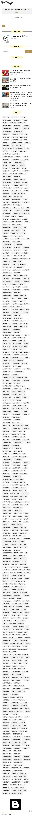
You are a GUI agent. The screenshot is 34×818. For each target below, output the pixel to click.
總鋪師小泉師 (19, 629)
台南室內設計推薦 (7, 120)
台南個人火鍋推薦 (16, 287)
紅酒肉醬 (21, 626)
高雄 (26, 660)
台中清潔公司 (6, 253)
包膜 (17, 145)
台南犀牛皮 (24, 411)
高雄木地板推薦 (14, 694)
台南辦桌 (24, 465)
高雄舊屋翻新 (17, 756)
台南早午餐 (25, 157)
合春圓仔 (12, 493)
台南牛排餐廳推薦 (7, 411)
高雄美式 (5, 742)
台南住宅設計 (21, 284)
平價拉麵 (5, 567)
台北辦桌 (20, 261)
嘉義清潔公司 (21, 499)
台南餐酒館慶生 (14, 485)
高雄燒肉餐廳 (22, 725)
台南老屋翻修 (6, 439)
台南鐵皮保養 (6, 473)
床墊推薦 (18, 567)
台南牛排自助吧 (15, 408)
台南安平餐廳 (6, 312)
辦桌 (4, 646)
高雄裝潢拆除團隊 (18, 762)
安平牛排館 (22, 536)
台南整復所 (22, 349)
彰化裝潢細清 (6, 570)
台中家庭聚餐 (17, 247)
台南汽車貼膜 (17, 128)
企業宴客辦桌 (19, 222)
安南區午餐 (19, 524)
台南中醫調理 (25, 278)
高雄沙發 (14, 700)
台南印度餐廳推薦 (7, 295)
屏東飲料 (16, 558)
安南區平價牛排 (6, 527)
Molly (11, 210)
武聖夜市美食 (6, 586)
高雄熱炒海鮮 (15, 722)
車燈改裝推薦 (20, 643)
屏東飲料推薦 (16, 561)
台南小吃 (22, 321)
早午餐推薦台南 (21, 572)
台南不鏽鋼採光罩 (7, 267)
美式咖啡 (27, 629)
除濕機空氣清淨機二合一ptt (9, 654)
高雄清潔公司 (6, 202)
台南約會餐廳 (6, 431)
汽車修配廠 (15, 592)
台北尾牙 (5, 261)
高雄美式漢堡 (22, 742)
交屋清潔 (11, 222)
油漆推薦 (11, 606)
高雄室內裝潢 (25, 680)
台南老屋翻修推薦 (16, 439)
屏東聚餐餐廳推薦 (7, 558)
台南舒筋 (28, 442)
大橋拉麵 (26, 521)
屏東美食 (5, 555)
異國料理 (9, 620)
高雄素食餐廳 (6, 739)
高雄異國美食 (23, 728)
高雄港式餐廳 (15, 708)
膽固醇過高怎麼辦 (22, 632)
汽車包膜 (20, 142)
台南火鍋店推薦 (6, 403)
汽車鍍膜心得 (25, 601)
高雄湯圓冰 (12, 711)
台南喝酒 (19, 298)
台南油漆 (5, 165)
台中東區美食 (17, 250)
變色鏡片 (12, 643)
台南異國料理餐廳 (16, 171)
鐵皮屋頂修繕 (12, 649)
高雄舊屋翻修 (17, 753)
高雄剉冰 (22, 666)
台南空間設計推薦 (16, 428)
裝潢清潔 (15, 640)
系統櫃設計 (21, 623)
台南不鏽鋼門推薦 (7, 275)
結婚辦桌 (11, 629)
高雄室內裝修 (6, 680)
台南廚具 (27, 335)
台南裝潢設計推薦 (18, 451)
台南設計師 (14, 456)
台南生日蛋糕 (6, 417)
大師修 (19, 521)
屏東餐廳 (23, 561)
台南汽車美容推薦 (7, 128)
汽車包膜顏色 (25, 595)
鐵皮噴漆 (5, 649)
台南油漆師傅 (23, 137)
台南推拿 (15, 346)
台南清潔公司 (25, 128)
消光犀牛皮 (5, 190)
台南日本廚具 (24, 355)
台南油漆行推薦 (21, 165)
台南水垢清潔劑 (26, 369)
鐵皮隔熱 (5, 652)
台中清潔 (24, 250)
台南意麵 (5, 340)
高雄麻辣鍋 (13, 785)
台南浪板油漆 (6, 394)
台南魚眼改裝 (15, 487)
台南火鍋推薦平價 (25, 403)
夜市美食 (14, 521)
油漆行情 (27, 606)
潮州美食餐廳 (6, 612)
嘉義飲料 (16, 513)
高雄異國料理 (15, 728)
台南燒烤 (14, 405)
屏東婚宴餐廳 (17, 550)
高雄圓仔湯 (5, 674)
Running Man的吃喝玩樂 (19, 36)
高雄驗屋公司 (6, 782)
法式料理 (5, 609)
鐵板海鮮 (25, 646)
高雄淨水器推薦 (14, 705)
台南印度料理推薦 (7, 292)
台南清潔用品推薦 (7, 397)
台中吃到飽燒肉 (6, 241)
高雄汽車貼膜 (6, 199)
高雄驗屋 (26, 779)
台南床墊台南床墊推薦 (8, 335)
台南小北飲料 (15, 321)
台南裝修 (16, 179)
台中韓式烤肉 (15, 258)
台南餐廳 (22, 482)
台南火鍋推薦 (16, 403)
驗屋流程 (14, 660)
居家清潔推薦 (27, 538)
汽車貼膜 (11, 598)
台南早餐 (5, 360)
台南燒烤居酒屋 (22, 405)
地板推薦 (19, 519)
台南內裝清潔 (6, 151)
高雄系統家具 (25, 202)
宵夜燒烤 (5, 538)
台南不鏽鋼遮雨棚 (7, 272)
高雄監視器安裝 (23, 731)
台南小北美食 (6, 321)
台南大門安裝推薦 (24, 304)
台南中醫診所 (6, 278)
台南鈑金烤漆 (15, 471)
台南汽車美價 (17, 383)
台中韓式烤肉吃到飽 (25, 258)
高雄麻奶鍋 (5, 785)
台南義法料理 (15, 437)
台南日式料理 (16, 355)
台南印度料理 (15, 151)
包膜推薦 (22, 145)
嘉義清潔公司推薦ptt (8, 502)
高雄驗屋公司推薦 (16, 782)
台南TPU (14, 264)
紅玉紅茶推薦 (6, 626)
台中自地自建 (6, 256)
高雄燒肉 (22, 722)
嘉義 (18, 493)
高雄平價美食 (25, 688)
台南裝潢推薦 (18, 448)
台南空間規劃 (22, 173)
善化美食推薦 (6, 185)
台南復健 (14, 338)
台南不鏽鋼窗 (25, 270)
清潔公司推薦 (18, 190)
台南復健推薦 (21, 338)
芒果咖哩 (5, 635)
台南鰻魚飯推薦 (6, 490)
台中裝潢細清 (6, 258)
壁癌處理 (26, 519)
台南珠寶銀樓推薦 (16, 414)
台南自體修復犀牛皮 (18, 442)
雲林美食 (12, 657)
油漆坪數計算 (6, 603)
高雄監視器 (14, 731)
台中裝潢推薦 (21, 256)
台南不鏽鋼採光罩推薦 (19, 267)
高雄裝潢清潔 (6, 768)
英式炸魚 (25, 635)
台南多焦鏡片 (6, 304)
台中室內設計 (6, 137)
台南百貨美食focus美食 (8, 422)
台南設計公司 (6, 456)
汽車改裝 (5, 598)
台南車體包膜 (15, 134)
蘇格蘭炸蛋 (12, 637)
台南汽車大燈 (6, 380)
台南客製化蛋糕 (15, 312)
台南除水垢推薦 (19, 479)
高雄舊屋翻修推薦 (7, 756)
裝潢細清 (14, 193)
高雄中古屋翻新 (6, 666)
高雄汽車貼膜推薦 (16, 199)
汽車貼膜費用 (17, 601)
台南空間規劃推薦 (7, 176)
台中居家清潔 (25, 247)
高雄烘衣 (27, 717)
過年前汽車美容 (16, 646)
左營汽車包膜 (22, 564)
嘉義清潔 (14, 499)
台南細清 (14, 431)
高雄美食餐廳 (25, 125)
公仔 (13, 230)
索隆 (27, 626)
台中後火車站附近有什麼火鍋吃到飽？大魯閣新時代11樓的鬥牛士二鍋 (20, 71)
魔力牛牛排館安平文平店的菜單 (10, 787)
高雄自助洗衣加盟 (7, 751)
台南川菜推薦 (23, 326)
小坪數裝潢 (12, 538)
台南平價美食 (17, 332)
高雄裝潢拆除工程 (7, 765)
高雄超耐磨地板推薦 (17, 770)
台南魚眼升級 (6, 487)
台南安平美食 (15, 309)
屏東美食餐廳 (12, 555)
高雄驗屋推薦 (25, 782)
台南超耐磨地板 (23, 456)
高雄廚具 (14, 691)
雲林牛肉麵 (5, 657)
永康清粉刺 (21, 589)
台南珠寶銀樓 (6, 414)
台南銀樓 (22, 471)
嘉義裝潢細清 (23, 185)
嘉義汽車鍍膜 (6, 499)
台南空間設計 (6, 428)
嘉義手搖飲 (5, 496)
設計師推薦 (5, 643)
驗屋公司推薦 (6, 660)
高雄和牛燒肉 (6, 671)
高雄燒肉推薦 (13, 725)
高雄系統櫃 (18, 205)
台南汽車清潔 (25, 380)
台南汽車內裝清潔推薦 (8, 377)
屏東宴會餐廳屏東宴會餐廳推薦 (10, 553)
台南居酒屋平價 (24, 323)
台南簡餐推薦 (25, 428)
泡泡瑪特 (11, 609)
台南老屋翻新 (17, 176)
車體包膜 (28, 643)
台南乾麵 (5, 284)
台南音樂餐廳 (6, 482)
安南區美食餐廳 (24, 530)
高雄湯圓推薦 (20, 711)
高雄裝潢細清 (15, 768)
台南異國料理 (6, 140)
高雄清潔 (24, 199)
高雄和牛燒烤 (21, 669)
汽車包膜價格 (23, 592)
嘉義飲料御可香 (24, 513)
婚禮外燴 (12, 524)
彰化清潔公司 (26, 567)
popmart (13, 216)
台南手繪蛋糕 (21, 340)
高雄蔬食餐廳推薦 (7, 759)
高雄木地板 (5, 694)
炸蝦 (21, 612)
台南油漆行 (12, 165)
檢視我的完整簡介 (14, 38)
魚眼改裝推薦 (6, 790)
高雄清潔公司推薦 (16, 202)
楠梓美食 (11, 581)
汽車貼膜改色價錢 (7, 601)
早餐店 (28, 572)
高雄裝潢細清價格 (24, 768)
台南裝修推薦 (6, 445)
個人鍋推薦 (12, 224)
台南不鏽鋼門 (17, 272)
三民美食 (24, 219)
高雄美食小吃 (25, 745)
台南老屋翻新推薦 (7, 179)
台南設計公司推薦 (7, 182)
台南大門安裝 (15, 304)
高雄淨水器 (5, 705)
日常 (17, 117)
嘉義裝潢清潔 (18, 510)
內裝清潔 (15, 227)
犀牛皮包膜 (27, 142)
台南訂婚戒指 (6, 454)
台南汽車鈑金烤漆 (7, 386)
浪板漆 (17, 609)
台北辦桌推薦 (6, 264)
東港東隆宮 (13, 575)
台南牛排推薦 (6, 171)
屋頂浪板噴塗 (13, 544)
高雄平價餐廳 (6, 691)
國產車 (26, 516)
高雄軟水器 (23, 773)
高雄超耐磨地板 (6, 770)
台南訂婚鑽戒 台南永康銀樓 (18, 454)
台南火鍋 (11, 400)
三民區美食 (5, 219)
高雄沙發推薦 (21, 700)
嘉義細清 (27, 502)
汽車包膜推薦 (17, 595)
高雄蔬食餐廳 (25, 756)
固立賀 (14, 516)
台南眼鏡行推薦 (13, 173)
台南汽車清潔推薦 (7, 383)
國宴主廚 (20, 516)
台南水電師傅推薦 (19, 371)
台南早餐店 (12, 360)
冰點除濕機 (5, 233)
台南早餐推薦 (6, 363)
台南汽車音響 (24, 159)
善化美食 (24, 182)
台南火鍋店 (18, 400)
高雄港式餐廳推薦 (24, 708)
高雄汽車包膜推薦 (18, 196)
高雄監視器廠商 (6, 734)
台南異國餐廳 (17, 420)
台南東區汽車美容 (17, 366)
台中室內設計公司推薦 (8, 148)
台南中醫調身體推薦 (8, 281)
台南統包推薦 (21, 434)
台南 (28, 148)
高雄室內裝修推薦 (16, 680)
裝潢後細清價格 (6, 640)
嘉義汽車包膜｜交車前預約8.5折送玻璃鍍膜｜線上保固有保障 (21, 86)
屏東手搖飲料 (23, 553)
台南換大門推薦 (23, 346)
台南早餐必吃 (20, 360)
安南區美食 (16, 188)
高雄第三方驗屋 (16, 736)
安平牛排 (15, 536)
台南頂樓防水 (15, 482)
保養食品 (5, 224)
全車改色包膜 (6, 230)
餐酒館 (27, 657)
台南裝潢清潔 (15, 140)
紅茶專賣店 (14, 626)
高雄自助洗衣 (25, 748)
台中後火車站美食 (7, 250)
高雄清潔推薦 (23, 705)
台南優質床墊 (6, 289)
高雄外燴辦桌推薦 (24, 677)
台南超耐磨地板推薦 (8, 459)
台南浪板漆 (14, 394)
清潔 (11, 190)
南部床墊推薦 (13, 236)
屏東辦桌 (5, 142)
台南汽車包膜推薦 (7, 125)
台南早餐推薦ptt (15, 363)
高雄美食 (22, 117)
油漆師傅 (5, 606)
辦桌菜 (8, 646)
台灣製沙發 (5, 493)
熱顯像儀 (12, 618)
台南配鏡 (24, 468)
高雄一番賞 (5, 663)
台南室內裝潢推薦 (7, 318)
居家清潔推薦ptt (7, 541)
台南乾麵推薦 (12, 284)
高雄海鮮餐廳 (23, 702)
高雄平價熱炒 (6, 688)
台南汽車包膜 (21, 123)
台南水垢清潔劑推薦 (8, 371)
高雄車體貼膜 (15, 773)
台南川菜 (16, 326)
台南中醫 (16, 275)
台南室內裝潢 (17, 315)
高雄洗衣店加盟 (14, 702)
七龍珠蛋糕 (20, 216)
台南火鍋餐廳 (6, 405)
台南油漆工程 (27, 388)
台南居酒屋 (23, 151)
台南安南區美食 (20, 306)
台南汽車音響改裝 (7, 162)
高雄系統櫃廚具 (6, 207)
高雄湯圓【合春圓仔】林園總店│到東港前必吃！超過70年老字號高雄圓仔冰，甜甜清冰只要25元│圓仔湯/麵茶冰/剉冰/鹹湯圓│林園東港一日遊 (21, 95)
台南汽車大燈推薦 (16, 380)
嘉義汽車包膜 (23, 496)
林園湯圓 (20, 578)
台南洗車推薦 (21, 391)
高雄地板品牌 (20, 674)
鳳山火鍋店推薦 (22, 790)
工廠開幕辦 (14, 564)
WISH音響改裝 (18, 210)
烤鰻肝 (13, 615)
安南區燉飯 (23, 527)
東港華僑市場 (21, 575)
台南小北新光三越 (18, 318)
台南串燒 (17, 281)
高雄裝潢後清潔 (17, 759)
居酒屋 (14, 541)
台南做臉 (24, 287)
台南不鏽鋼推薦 (6, 270)
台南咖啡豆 (5, 298)
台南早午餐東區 (25, 357)
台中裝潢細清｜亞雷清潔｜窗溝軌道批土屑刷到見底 (20, 79)
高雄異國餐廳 (6, 731)
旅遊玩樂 (12, 572)
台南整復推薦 (6, 352)
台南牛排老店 (6, 408)
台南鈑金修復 (6, 471)
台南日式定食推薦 (24, 352)
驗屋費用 (20, 660)
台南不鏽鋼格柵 (16, 270)
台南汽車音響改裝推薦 (19, 162)
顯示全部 (17, 12)
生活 (13, 117)
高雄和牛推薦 (12, 669)
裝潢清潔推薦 (6, 193)
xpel (13, 145)
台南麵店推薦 (22, 490)
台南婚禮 (11, 306)
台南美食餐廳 (17, 125)
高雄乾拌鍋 (15, 666)
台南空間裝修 (24, 425)
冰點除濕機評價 (14, 233)
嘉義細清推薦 (6, 504)
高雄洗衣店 (5, 702)
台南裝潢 (22, 179)
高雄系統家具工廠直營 (8, 205)
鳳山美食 (5, 793)
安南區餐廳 (23, 533)
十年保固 (22, 233)
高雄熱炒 (15, 719)
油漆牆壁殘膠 (19, 606)
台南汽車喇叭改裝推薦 (21, 377)
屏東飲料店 (23, 558)
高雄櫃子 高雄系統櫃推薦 (9, 697)
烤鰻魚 (18, 615)
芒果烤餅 (11, 635)
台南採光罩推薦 (6, 346)
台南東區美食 (17, 369)
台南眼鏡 (5, 173)
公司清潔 (18, 230)
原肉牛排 (21, 236)
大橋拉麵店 (5, 524)
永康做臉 (22, 586)
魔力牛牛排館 (21, 785)
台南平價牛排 (16, 154)
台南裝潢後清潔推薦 (8, 448)
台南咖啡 (16, 295)
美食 (4, 117)
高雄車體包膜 (6, 773)
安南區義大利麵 (6, 533)
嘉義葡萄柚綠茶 (24, 504)
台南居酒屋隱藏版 (7, 326)
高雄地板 (12, 674)
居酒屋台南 (21, 541)
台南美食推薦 (6, 437)
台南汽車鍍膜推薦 (17, 388)
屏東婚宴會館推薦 (7, 550)
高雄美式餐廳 (6, 745)
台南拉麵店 (18, 343)
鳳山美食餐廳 (12, 793)
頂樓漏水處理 (20, 657)
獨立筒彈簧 (25, 618)
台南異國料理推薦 (7, 420)
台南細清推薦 (21, 431)
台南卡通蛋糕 (25, 289)
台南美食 (24, 120)
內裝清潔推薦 (22, 227)
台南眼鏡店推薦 (6, 425)
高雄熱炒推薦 (6, 722)
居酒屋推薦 (5, 544)
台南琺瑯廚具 (25, 414)
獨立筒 (18, 618)
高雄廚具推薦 (21, 691)
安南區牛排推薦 (14, 530)
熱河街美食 (5, 618)
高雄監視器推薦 (6, 736)
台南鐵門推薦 (23, 473)
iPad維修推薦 (6, 216)
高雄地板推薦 (6, 677)
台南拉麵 (11, 343)
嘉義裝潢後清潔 (6, 507)
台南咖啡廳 (23, 295)
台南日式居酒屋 (6, 355)
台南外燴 (14, 301)
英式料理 (18, 635)
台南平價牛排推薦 (16, 329)
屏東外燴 (16, 547)
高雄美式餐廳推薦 (16, 745)
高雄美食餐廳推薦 (7, 748)
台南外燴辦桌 (21, 301)
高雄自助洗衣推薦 (7, 753)
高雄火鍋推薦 (13, 714)
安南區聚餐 (15, 533)
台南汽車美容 (15, 137)
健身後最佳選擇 (6, 227)
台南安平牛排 (6, 309)
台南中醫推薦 (23, 275)
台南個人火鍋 (6, 287)
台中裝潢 (14, 256)
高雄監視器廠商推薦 (17, 734)
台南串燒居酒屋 (25, 281)
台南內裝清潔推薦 (16, 289)
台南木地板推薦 (6, 366)
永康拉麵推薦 (12, 589)
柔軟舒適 (5, 581)
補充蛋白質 (19, 637)
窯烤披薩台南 (12, 623)
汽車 (8, 117)
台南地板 (26, 298)
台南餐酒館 (5, 485)
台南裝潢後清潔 (15, 445)
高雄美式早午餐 (13, 742)
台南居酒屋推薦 (6, 154)
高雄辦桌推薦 (22, 776)
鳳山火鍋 (14, 790)
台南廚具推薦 (6, 338)
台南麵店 (15, 490)
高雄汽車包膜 (6, 700)
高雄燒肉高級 (6, 728)
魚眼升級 (22, 787)
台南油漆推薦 (17, 120)
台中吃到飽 (5, 239)
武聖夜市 (5, 584)
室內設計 (5, 123)
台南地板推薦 (6, 301)
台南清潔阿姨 (17, 397)
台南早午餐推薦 (15, 159)
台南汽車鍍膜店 (6, 388)
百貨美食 (22, 620)
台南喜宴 (12, 298)
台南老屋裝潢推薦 (7, 442)
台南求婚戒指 (6, 374)
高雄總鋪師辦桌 (26, 739)
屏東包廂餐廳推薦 (7, 547)
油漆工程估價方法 (23, 603)
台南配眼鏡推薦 (16, 468)
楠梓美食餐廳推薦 (20, 581)
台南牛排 (24, 168)
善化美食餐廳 (15, 185)
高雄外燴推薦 (15, 677)
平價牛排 (11, 567)
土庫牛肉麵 (5, 519)
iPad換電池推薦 (16, 213)
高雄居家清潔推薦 (7, 686)
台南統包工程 (12, 434)
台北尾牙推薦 (12, 261)
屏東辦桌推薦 (12, 142)
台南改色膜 (17, 157)
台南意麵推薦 (12, 340)
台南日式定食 (15, 352)
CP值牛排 (5, 210)
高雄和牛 (5, 669)
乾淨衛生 (5, 222)
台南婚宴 (5, 306)
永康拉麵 (5, 589)
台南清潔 (5, 168)
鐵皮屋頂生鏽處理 (22, 649)
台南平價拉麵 (6, 329)
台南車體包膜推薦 (16, 465)
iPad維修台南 (25, 213)
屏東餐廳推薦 (6, 564)
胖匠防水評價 (12, 632)
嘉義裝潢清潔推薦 (7, 513)
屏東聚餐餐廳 (21, 555)
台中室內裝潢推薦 (7, 247)
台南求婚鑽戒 (15, 374)
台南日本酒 (5, 357)
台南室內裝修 (24, 312)
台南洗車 (14, 391)
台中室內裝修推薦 (18, 244)
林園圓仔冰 (5, 578)
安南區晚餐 (15, 527)
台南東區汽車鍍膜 (7, 369)
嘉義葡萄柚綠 (15, 504)
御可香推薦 (14, 570)
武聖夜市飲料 (15, 586)
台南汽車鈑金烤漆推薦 (19, 386)
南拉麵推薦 (5, 236)
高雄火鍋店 (5, 714)
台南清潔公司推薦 (7, 131)
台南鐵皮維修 (15, 473)
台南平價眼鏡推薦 (7, 332)
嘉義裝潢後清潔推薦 (8, 510)
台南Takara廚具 (22, 264)
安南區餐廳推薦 (6, 536)
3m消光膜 (21, 207)
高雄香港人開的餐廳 (8, 779)
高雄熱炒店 (22, 719)
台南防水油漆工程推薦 (8, 479)
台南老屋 (22, 437)
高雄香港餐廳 (18, 779)
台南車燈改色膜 (18, 459)
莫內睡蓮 (5, 637)
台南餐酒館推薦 (24, 485)
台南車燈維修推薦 (16, 462)
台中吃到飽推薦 (25, 239)
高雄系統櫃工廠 (26, 736)
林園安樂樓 (13, 578)
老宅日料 (5, 632)
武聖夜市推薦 (21, 584)
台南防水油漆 (17, 182)
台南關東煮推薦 (6, 476)
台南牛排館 (16, 411)
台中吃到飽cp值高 (14, 239)
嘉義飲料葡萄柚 (6, 516)
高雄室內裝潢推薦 (7, 683)
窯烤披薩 (5, 623)
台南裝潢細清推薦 (7, 451)
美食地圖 (26, 190)
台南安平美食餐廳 (24, 309)
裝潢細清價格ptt (23, 640)
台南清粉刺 (25, 397)
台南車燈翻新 (25, 462)
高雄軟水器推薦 (6, 776)
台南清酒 (5, 400)
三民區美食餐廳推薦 (15, 219)
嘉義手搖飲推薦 (14, 496)
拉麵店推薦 (22, 570)
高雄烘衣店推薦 (6, 719)
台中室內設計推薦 (20, 148)
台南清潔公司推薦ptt (14, 168)
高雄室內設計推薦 (7, 196)
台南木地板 (24, 363)
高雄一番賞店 (13, 663)
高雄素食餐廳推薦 (16, 739)
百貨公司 (16, 620)
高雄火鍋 (28, 711)
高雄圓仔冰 (25, 671)
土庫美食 (12, 519)
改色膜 (28, 570)
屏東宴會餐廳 (24, 188)
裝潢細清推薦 (6, 145)
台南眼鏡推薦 (16, 425)
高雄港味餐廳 (6, 708)
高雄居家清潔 (17, 683)
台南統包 (5, 434)
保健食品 (27, 222)
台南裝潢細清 (6, 134)
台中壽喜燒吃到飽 (7, 244)
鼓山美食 (20, 793)
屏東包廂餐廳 (22, 544)
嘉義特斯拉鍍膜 (19, 502)
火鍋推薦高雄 (15, 612)
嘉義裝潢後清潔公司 (17, 507)
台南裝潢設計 (23, 140)
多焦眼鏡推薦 (6, 521)
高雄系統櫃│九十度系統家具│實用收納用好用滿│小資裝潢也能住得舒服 (21, 104)
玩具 (4, 620)
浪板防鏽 (23, 609)
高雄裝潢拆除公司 (7, 762)
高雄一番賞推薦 (23, 663)
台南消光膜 (22, 394)
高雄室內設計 (21, 193)
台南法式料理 (6, 391)
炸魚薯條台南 (6, 615)
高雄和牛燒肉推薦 (16, 671)
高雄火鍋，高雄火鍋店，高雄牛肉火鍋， (12, 717)
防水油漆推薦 (12, 652)
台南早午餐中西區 (14, 357)
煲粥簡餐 (25, 615)
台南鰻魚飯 (23, 487)
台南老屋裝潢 (25, 439)
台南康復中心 (19, 335)
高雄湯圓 (5, 711)
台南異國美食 (25, 171)
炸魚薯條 (27, 612)
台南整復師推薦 (13, 349)
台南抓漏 (5, 343)
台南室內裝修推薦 (7, 315)
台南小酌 (5, 323)
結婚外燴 (5, 629)
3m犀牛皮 (28, 207)
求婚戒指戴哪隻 (6, 592)
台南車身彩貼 (6, 465)
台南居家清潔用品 (13, 323)
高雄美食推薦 (23, 134)
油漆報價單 (14, 603)
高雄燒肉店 (5, 725)
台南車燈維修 (6, 462)
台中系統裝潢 (24, 253)
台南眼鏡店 (19, 422)
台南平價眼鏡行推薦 (8, 157)
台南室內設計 (12, 123)
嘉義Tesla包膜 (24, 493)
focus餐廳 (26, 210)
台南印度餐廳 (17, 292)
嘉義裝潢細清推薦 (7, 188)
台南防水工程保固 (17, 476)
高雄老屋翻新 (17, 748)
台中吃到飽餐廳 (16, 241)
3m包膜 (14, 207)
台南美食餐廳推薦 (18, 131)
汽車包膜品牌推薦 (7, 595)
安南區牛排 (5, 530)
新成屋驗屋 (5, 572)
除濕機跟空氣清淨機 (23, 654)
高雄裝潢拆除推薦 (18, 765)
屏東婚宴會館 (23, 547)
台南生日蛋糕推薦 (16, 417)
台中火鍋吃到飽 (15, 253)
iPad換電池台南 (6, 213)
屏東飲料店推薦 (6, 561)
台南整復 (5, 349)
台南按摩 (26, 343)
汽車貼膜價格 (19, 598)
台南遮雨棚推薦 (6, 468)
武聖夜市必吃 (12, 584)
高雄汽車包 (20, 697)
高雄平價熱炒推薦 (16, 688)
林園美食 (27, 578)
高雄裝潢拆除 (27, 759)
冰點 (24, 230)
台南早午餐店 (6, 159)
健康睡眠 (19, 224)
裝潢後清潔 (27, 637)
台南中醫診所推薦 (16, 278)
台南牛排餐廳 (24, 408)
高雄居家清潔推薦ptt (19, 686)
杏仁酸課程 (5, 575)
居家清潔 (19, 538)
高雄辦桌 (15, 776)
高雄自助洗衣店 (17, 751)
